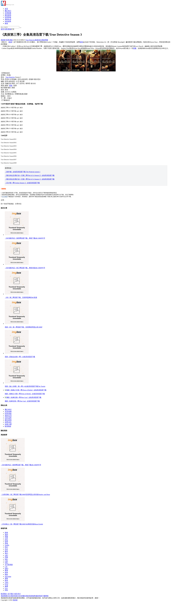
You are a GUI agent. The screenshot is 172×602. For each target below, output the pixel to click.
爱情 (6, 570)
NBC (6, 563)
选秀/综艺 (8, 422)
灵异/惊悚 (8, 411)
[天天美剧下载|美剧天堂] (7, 5)
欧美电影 (8, 426)
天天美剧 (4, 196)
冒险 (6, 578)
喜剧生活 (8, 19)
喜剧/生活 (8, 416)
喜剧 (6, 535)
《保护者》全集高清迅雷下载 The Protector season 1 (22, 172)
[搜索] (20, 27)
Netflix (7, 545)
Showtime (8, 576)
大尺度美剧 (9, 564)
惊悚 (6, 541)
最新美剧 (39, 596)
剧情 (81, 42)
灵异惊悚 (8, 13)
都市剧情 (8, 15)
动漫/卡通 (8, 424)
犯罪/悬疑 (7, 29)
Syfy (6, 588)
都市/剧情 (8, 420)
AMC (6, 582)
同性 (6, 590)
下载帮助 (3, 188)
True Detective (30, 40)
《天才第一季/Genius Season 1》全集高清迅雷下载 (22, 183)
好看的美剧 (25, 596)
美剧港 (3, 40)
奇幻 (6, 553)
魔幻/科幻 (8, 409)
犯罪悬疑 (8, 17)
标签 (6, 23)
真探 (36, 40)
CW (6, 566)
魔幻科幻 (8, 11)
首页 (6, 9)
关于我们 (11, 594)
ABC (6, 555)
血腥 (6, 586)
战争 (6, 572)
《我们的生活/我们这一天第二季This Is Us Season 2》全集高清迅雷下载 (29, 175)
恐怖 (6, 557)
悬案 (134, 48)
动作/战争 (8, 418)
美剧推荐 (32, 596)
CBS (6, 561)
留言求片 (17, 594)
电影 (6, 574)
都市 (6, 551)
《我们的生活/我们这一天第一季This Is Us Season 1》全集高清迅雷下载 (29, 179)
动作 (6, 539)
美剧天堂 (17, 596)
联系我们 (4, 594)
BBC (6, 559)
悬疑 (43, 40)
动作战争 (8, 21)
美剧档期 (4, 596)
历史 (6, 549)
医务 (6, 580)
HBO (40, 40)
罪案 (46, 40)
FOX (6, 584)
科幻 (6, 547)
